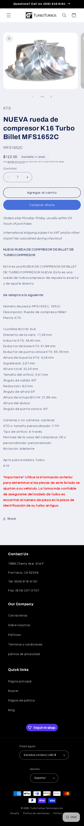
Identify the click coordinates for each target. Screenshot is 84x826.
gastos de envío (16, 161)
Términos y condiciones (25, 644)
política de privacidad (24, 654)
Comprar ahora (42, 205)
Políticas (14, 634)
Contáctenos (17, 615)
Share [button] (11, 518)
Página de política (21, 700)
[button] (8, 15)
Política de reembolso (36, 813)
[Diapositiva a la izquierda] (32, 96)
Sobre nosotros (19, 625)
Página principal (20, 681)
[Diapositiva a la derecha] (51, 96)
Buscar (13, 690)
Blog (11, 710)
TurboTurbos (37, 808)
